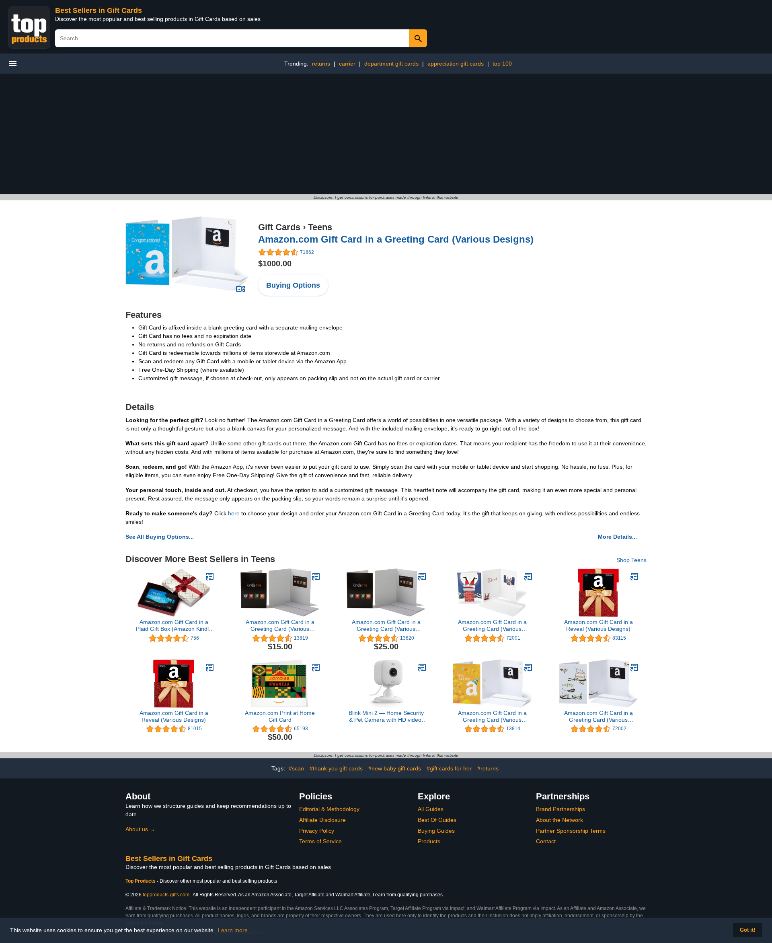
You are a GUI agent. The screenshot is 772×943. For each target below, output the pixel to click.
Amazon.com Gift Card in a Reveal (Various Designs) (598, 625)
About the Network (559, 820)
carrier (347, 63)
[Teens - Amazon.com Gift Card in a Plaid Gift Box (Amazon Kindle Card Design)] (210, 576)
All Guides (430, 809)
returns (321, 63)
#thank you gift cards (336, 768)
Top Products (141, 881)
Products (429, 841)
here (234, 513)
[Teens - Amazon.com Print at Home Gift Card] (316, 667)
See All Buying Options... (159, 536)
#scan (296, 768)
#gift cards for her (449, 768)
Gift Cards (279, 227)
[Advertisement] (386, 134)
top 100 (502, 63)
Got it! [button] (747, 930)
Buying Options (293, 285)
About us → (140, 829)
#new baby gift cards (394, 768)
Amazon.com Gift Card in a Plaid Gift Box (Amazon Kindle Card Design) (174, 625)
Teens (320, 227)
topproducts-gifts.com (166, 895)
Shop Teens (631, 560)
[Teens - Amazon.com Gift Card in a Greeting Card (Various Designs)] (186, 253)
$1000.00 (275, 263)
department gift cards (391, 63)
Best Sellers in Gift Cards (98, 10)
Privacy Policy (316, 831)
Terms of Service (320, 841)
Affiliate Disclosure (322, 820)
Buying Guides (436, 831)
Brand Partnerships (560, 809)
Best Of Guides (437, 820)
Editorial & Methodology (329, 809)
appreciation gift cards (455, 63)
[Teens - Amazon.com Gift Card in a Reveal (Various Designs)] (634, 576)
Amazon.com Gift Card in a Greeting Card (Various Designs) (396, 239)
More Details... (617, 536)
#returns (488, 768)
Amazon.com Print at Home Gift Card (280, 716)
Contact (546, 841)
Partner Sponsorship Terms (571, 831)
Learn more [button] (233, 930)
